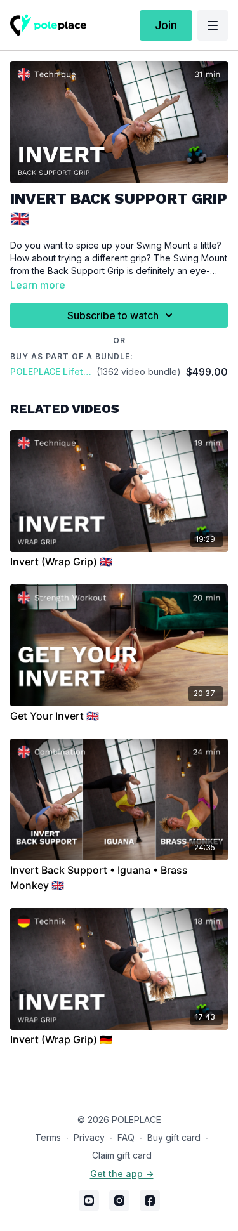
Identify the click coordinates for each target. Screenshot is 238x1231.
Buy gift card (174, 1137)
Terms (48, 1137)
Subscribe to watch (113, 315)
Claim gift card (122, 1155)
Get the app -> (122, 1173)
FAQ (126, 1137)
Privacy (89, 1137)
